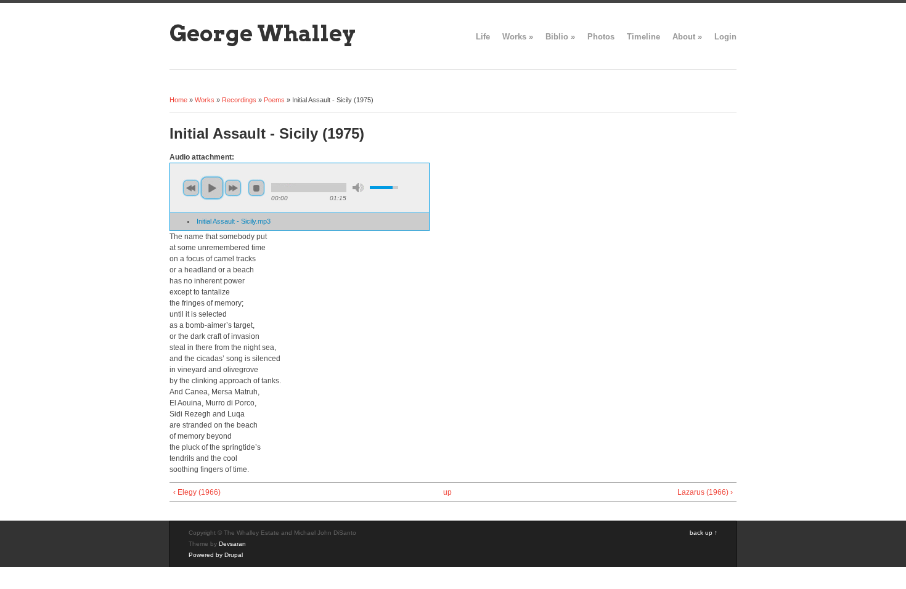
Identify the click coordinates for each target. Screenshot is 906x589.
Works (517, 36)
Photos (600, 36)
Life (483, 36)
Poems (274, 100)
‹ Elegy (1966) (197, 492)
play (212, 188)
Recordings (239, 100)
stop (256, 188)
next (233, 188)
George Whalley (262, 33)
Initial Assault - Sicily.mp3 (234, 221)
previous (191, 188)
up (447, 492)
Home (178, 100)
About (687, 36)
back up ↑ (703, 532)
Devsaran (232, 543)
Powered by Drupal (216, 554)
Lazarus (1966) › (705, 492)
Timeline (643, 36)
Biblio (560, 36)
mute (358, 187)
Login (725, 36)
